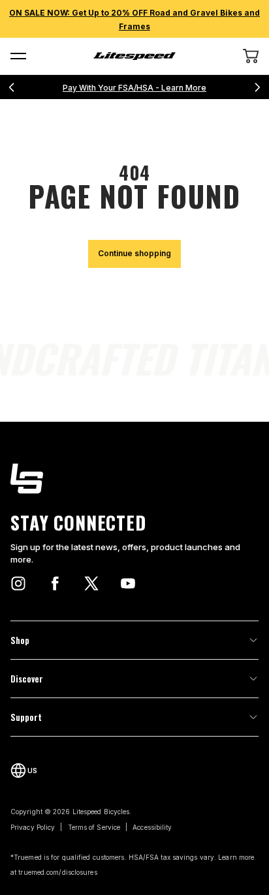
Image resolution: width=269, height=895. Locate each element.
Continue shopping (134, 253)
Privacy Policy (32, 827)
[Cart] (251, 56)
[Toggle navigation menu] (18, 56)
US (32, 770)
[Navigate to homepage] (134, 55)
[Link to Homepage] (134, 478)
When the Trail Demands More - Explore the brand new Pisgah (144, 88)
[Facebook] (55, 583)
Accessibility (152, 827)
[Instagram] (18, 583)
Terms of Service (94, 827)
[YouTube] (128, 583)
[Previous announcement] (11, 87)
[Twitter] (91, 583)
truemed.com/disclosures (57, 872)
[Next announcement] (257, 87)
